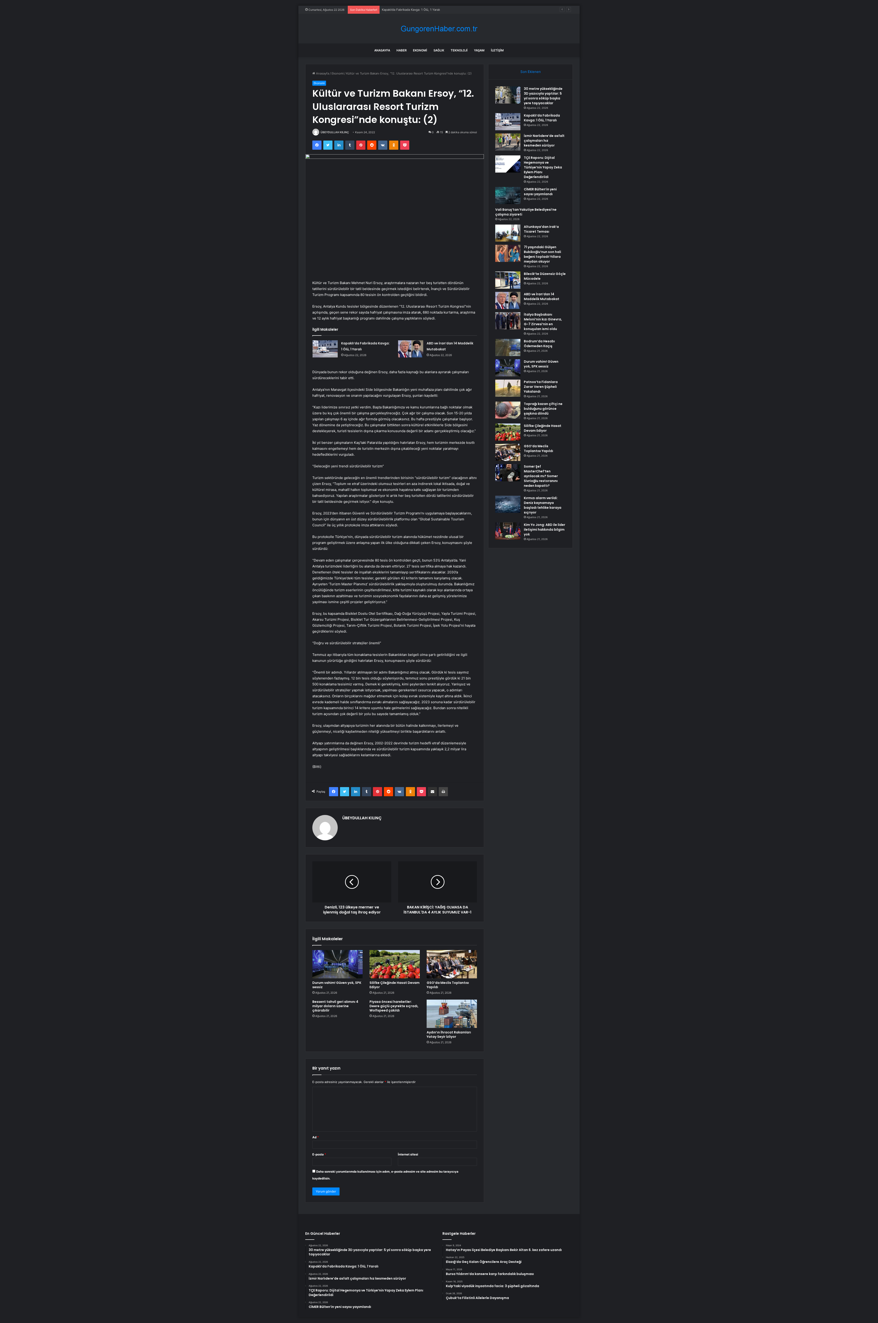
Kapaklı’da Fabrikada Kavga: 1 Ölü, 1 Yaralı (542, 117)
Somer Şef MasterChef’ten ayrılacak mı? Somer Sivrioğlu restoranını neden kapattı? (541, 476)
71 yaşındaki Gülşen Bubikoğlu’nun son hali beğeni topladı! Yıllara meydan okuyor (542, 254)
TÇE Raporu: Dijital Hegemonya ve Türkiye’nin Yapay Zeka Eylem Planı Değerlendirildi (543, 167)
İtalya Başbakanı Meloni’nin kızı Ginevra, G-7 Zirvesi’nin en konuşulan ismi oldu (543, 321)
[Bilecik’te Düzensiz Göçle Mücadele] (507, 280)
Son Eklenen (530, 71)
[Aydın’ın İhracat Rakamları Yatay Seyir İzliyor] (452, 1014)
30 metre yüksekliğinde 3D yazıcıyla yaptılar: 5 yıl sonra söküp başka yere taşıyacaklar (543, 95)
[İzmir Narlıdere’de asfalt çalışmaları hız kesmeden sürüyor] (507, 142)
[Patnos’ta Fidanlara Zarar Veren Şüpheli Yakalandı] (507, 388)
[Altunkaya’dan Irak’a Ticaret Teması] (507, 233)
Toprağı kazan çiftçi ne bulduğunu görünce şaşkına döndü (543, 409)
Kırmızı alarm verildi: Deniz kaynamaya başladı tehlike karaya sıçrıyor (542, 505)
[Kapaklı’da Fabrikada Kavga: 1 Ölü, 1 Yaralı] (325, 348)
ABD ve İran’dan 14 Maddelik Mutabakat (541, 296)
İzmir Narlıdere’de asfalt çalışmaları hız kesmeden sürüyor (422, 9)
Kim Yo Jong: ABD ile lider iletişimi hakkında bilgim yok (544, 529)
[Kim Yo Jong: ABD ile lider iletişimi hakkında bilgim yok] (507, 531)
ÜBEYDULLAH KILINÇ (335, 132)
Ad (315, 1137)
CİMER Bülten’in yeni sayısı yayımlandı (540, 191)
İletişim (497, 50)
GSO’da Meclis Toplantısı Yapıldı (448, 984)
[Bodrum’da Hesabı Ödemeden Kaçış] (507, 347)
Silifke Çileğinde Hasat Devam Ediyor (394, 984)
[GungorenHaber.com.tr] (439, 28)
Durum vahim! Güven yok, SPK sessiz (336, 984)
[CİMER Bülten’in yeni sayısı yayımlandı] (507, 195)
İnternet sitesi (408, 1154)
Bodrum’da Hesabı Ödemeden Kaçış (539, 343)
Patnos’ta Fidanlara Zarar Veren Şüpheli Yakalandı (541, 387)
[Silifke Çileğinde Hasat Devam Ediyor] (394, 964)
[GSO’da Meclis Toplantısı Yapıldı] (452, 964)
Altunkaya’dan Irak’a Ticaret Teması (541, 229)
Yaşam (479, 50)
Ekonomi (420, 50)
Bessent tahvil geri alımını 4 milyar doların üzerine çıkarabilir (335, 1006)
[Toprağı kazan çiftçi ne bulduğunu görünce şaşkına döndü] (507, 410)
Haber (401, 50)
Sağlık (439, 50)
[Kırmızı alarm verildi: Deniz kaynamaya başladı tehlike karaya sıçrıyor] (507, 504)
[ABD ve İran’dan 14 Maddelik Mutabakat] (410, 348)
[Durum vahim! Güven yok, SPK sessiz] (337, 964)
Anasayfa (382, 50)
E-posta (319, 1154)
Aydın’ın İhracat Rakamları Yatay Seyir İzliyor (449, 1034)
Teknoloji (459, 50)
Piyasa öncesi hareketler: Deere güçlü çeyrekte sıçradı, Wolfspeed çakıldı (393, 1006)
